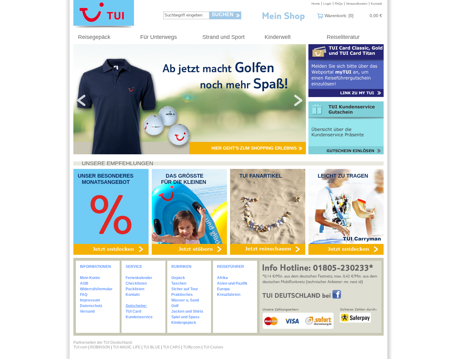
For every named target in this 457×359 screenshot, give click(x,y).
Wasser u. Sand (185, 300)
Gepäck (178, 278)
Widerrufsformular (96, 289)
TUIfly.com (192, 347)
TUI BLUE (151, 347)
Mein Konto (90, 278)
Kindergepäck (183, 322)
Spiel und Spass (185, 317)
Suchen (222, 14)
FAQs (339, 3)
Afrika (222, 278)
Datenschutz (91, 306)
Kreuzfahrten (228, 294)
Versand (87, 311)
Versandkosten (356, 3)
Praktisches (182, 294)
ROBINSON (100, 347)
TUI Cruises (213, 347)
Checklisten (136, 283)
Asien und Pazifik (232, 283)
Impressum (90, 300)
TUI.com (80, 347)
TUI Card (133, 311)
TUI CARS (171, 347)
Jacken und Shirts (187, 311)
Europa (223, 289)
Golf (174, 306)
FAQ (83, 294)
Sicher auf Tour (184, 289)
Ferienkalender (139, 278)
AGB (84, 283)
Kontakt (376, 3)
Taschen (178, 283)
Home (316, 3)
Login (327, 3)
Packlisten (135, 289)
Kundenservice (139, 317)
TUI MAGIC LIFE (127, 347)
